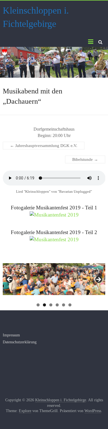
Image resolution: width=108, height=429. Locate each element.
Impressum (11, 335)
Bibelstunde (85, 159)
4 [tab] (57, 304)
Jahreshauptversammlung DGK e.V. (43, 145)
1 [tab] (38, 304)
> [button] (98, 280)
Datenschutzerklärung (20, 342)
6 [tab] (69, 304)
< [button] (10, 280)
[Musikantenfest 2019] (54, 215)
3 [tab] (50, 304)
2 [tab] (44, 304)
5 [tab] (63, 304)
